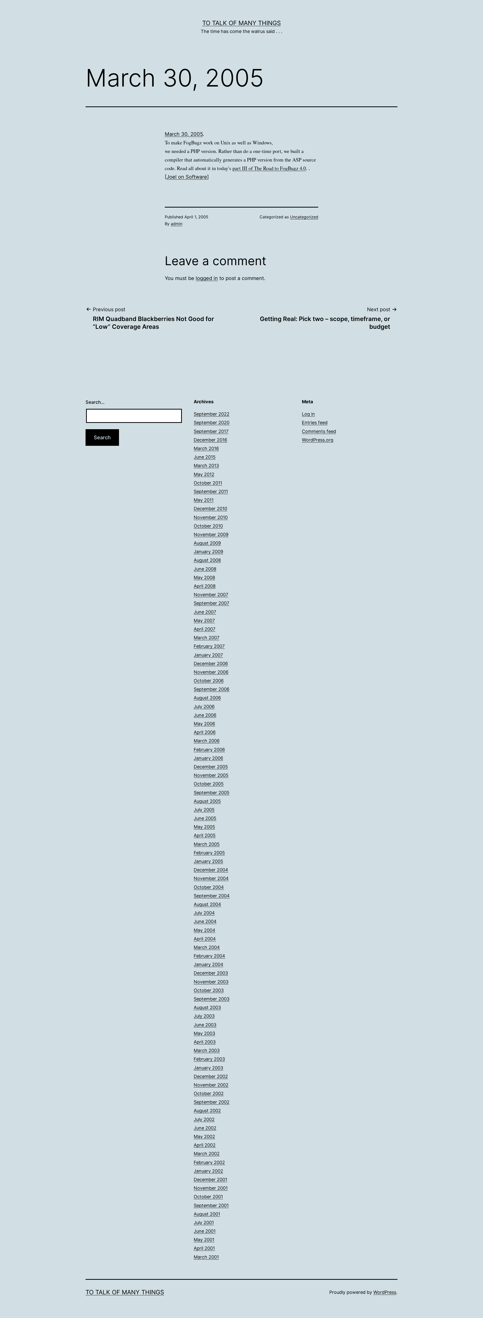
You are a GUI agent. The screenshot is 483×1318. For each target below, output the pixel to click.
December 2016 (210, 440)
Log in (308, 414)
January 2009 (208, 551)
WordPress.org (317, 440)
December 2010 (210, 508)
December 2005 (211, 766)
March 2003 (207, 1050)
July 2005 (204, 809)
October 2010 (208, 526)
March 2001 (206, 1257)
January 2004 (208, 964)
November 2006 (211, 672)
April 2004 (205, 938)
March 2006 (207, 740)
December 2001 (210, 1179)
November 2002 (211, 1085)
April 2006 (205, 732)
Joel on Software (187, 177)
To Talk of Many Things (241, 23)
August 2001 (207, 1214)
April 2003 (205, 1042)
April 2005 (205, 835)
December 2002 (211, 1076)
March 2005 (207, 844)
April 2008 (205, 586)
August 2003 (207, 1007)
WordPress (384, 1292)
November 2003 (211, 981)
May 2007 (204, 620)
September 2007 (211, 603)
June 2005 (205, 818)
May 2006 (204, 723)
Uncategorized (304, 216)
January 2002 (208, 1171)
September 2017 (211, 431)
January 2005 (208, 861)
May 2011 (204, 500)
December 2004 (211, 869)
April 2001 (204, 1248)
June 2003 (205, 1024)
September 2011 (211, 491)
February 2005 (209, 852)
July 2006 (204, 706)
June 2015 (205, 457)
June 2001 (205, 1231)
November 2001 (211, 1188)
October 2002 (209, 1093)
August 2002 (207, 1110)
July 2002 (204, 1119)
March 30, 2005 (184, 134)
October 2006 (209, 680)
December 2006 (211, 663)
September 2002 (211, 1102)
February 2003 (209, 1059)
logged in (207, 278)
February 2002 (209, 1162)
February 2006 (209, 749)
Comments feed (319, 431)
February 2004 (209, 955)
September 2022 (211, 414)
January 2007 (208, 655)
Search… (95, 402)
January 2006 (208, 758)
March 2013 (206, 465)
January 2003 (208, 1067)
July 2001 (204, 1222)
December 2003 (211, 973)
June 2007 (205, 612)
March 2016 (206, 448)
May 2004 (204, 930)
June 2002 (205, 1128)
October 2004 (209, 887)
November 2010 (211, 517)
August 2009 (207, 543)
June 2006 (205, 715)
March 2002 (207, 1153)
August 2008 (207, 560)
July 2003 (204, 1016)
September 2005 (211, 792)
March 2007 (206, 637)
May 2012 (204, 474)
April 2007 (204, 629)
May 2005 (204, 826)
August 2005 (207, 801)
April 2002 (205, 1145)
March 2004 (207, 947)
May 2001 (204, 1239)
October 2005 (209, 783)
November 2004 (211, 878)
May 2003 (204, 1033)
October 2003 (209, 990)
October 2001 (208, 1196)
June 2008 (205, 569)
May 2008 (204, 577)
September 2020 (211, 422)
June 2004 (205, 921)
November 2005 (211, 775)
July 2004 (204, 912)
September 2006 (211, 689)
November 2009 (211, 534)
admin (176, 223)
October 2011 (208, 483)
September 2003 (211, 999)
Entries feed (315, 422)
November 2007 (211, 594)
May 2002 (204, 1136)
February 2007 (209, 646)
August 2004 (207, 904)
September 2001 (211, 1205)
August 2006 (207, 697)
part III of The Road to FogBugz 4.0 (269, 168)
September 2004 (212, 895)
